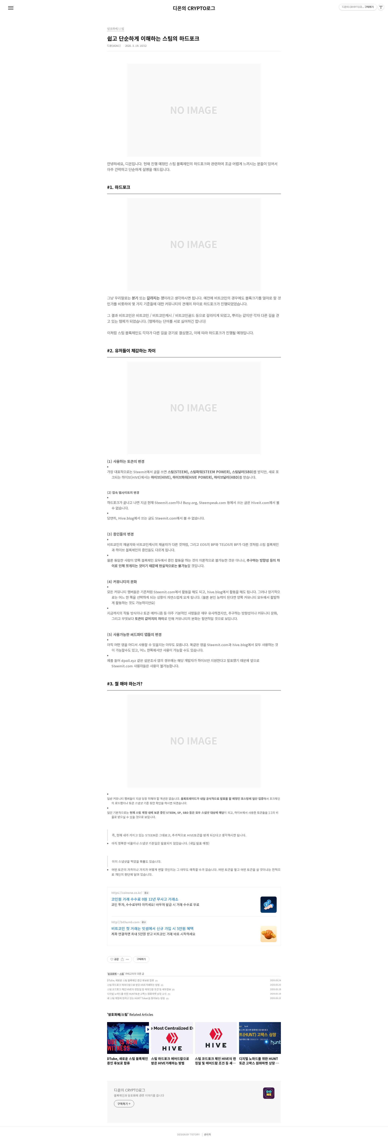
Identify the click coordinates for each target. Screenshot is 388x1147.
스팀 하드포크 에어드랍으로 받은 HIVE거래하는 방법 (133, 984)
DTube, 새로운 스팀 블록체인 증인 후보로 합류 (130, 980)
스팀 (121, 973)
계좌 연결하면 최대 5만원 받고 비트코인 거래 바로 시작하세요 (153, 933)
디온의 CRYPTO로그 (194, 8)
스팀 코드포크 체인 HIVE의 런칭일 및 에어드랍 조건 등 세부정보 (139, 989)
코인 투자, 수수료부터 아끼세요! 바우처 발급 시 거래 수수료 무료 (155, 904)
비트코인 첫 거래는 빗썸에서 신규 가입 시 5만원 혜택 (152, 928)
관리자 (207, 1134)
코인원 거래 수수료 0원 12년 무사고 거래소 (144, 899)
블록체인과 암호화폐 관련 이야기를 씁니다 (139, 1095)
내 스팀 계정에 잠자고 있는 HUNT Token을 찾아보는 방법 (136, 998)
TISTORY (195, 1134)
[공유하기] (122, 959)
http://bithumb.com (125, 922)
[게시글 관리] (127, 959)
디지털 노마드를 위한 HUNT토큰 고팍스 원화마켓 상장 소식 (137, 993)
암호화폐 (112, 973)
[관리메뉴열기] (381, 7)
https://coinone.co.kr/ (126, 893)
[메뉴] (11, 8)
